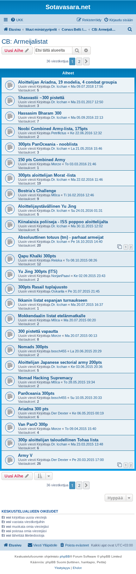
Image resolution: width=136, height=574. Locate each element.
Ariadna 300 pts (33, 409)
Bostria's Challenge (37, 190)
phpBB (65, 556)
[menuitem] (16, 20)
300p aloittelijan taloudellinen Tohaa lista (58, 440)
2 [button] (79, 61)
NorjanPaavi (60, 276)
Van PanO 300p (33, 424)
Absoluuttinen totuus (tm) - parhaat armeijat (60, 237)
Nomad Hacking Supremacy (45, 377)
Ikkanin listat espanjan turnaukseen (52, 300)
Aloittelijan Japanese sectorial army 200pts (60, 362)
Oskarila (57, 291)
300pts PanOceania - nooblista (47, 144)
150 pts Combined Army (41, 159)
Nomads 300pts (33, 346)
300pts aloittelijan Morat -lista (47, 175)
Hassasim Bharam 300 (39, 113)
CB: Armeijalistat (25, 41)
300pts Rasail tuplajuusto (42, 287)
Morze (56, 164)
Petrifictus (58, 133)
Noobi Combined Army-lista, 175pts (53, 128)
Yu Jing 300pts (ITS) (37, 271)
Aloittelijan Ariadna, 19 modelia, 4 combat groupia (67, 82)
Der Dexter (59, 413)
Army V (25, 455)
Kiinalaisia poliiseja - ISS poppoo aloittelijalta (63, 221)
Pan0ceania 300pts (36, 393)
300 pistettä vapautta (38, 331)
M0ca (55, 195)
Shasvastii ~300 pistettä (41, 97)
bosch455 (58, 351)
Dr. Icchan (59, 86)
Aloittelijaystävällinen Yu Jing (47, 206)
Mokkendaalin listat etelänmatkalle (51, 315)
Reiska (56, 260)
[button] (86, 61)
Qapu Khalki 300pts (37, 256)
